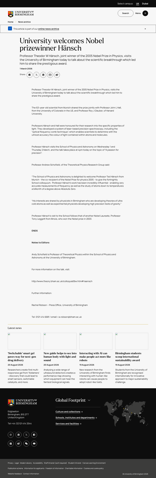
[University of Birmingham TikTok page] (11, 443)
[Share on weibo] (57, 75)
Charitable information (74, 468)
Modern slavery (26, 463)
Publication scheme (15, 468)
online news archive (48, 28)
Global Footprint (71, 400)
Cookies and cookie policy (94, 468)
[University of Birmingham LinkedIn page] (18, 435)
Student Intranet (74, 463)
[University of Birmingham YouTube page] (34, 443)
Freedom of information (55, 468)
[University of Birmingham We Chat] (26, 443)
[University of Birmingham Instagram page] (11, 435)
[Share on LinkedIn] (43, 75)
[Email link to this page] (50, 75)
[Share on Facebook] (30, 75)
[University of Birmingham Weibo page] (18, 443)
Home (10, 22)
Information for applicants (34, 468)
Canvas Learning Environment (94, 463)
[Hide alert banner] (145, 29)
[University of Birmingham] (21, 13)
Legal (17, 463)
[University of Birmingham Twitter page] (26, 435)
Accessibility (38, 463)
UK (137, 3)
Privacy (10, 463)
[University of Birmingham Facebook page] (34, 435)
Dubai (145, 3)
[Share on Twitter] (36, 75)
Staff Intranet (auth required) (55, 463)
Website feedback (15, 474)
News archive (24, 22)
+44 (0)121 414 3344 (21, 423)
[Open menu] (145, 13)
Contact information (31, 474)
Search (125, 13)
